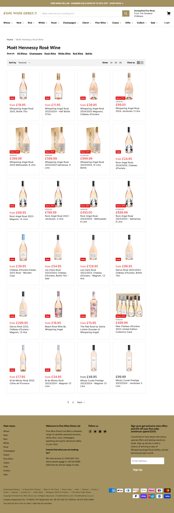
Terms (6, 492)
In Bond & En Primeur (32, 489)
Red (30, 22)
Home (10, 39)
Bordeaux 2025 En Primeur (57, 492)
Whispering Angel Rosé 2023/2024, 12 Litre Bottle (92, 165)
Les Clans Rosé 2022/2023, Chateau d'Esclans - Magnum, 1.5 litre (92, 274)
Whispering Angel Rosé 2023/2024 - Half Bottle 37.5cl (57, 111)
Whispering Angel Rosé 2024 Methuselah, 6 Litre (22, 163)
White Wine (64, 53)
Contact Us (25, 492)
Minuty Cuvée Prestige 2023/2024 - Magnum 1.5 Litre (93, 383)
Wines (7, 22)
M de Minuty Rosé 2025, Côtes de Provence (22, 382)
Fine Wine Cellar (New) (81, 492)
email (61, 461)
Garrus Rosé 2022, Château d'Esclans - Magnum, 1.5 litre (20, 329)
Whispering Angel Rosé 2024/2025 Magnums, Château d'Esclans (92, 111)
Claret (85, 22)
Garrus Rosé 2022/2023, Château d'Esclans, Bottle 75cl (129, 273)
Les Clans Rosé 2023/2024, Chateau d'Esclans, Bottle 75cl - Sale (57, 274)
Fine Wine (100, 22)
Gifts (128, 22)
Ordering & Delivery (11, 489)
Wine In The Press (51, 489)
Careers (85, 489)
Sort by (12, 62)
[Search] (125, 13)
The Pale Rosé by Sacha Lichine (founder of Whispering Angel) (92, 329)
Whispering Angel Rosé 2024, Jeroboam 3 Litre (128, 109)
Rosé (54, 22)
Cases (115, 22)
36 (116, 62)
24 (111, 62)
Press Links (67, 489)
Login (167, 22)
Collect (141, 22)
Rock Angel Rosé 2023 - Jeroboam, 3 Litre (57, 217)
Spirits (88, 53)
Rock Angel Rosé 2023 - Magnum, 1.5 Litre (22, 217)
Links (77, 489)
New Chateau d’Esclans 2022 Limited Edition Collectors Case (128, 329)
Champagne (70, 22)
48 (120, 62)
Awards (15, 492)
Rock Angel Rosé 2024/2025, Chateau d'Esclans (126, 165)
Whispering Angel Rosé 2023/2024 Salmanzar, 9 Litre (58, 165)
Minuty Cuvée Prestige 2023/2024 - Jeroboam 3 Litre (129, 383)
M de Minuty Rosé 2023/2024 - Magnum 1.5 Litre (58, 383)
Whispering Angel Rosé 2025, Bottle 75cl (21, 110)
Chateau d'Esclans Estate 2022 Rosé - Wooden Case (23, 273)
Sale (153, 22)
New (19, 22)
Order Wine (38, 492)
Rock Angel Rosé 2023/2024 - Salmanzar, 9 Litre (128, 219)
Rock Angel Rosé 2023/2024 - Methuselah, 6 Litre (93, 219)
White (41, 22)
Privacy (95, 489)
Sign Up (137, 469)
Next (80, 402)
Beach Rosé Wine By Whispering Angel (55, 328)
